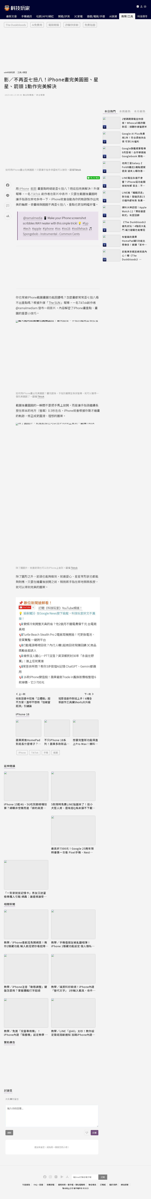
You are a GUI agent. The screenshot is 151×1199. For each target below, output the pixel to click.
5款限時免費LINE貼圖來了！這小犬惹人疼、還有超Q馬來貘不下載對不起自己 (73, 806)
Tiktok (77, 169)
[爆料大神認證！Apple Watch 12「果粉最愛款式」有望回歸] (111, 211)
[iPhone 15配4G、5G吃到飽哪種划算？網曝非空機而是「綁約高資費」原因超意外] (26, 786)
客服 (41, 1184)
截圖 (55, 752)
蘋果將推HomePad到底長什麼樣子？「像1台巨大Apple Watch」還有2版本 (28, 742)
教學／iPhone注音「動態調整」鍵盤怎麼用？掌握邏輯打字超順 (25, 988)
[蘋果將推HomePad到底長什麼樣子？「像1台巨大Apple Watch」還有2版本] (28, 728)
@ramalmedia (32, 218)
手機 (46, 752)
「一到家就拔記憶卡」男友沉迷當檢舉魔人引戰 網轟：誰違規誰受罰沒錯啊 (25, 894)
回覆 (94, 1132)
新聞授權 (50, 1184)
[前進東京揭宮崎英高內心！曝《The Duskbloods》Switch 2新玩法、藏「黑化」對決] (111, 255)
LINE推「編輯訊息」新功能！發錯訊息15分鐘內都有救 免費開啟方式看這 (133, 196)
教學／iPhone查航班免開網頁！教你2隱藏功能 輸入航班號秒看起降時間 (25, 944)
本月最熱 (139, 111)
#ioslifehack (80, 228)
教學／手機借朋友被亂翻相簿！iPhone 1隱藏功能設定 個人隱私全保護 (73, 944)
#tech (27, 228)
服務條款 (62, 1184)
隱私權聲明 (80, 1184)
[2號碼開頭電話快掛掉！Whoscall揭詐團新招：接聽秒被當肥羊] (111, 123)
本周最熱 (125, 111)
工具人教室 (22, 72)
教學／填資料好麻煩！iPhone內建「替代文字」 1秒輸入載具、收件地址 (72, 988)
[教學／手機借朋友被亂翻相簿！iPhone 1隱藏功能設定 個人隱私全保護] (73, 924)
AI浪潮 (113, 16)
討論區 (8, 1090)
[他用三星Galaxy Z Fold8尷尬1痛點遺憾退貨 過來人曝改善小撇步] (111, 167)
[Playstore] (61, 1177)
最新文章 (11, 16)
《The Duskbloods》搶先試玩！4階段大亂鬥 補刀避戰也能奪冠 (134, 226)
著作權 (70, 1184)
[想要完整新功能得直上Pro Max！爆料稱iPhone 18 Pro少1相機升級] (85, 728)
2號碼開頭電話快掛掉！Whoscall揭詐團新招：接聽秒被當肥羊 (134, 122)
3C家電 (78, 16)
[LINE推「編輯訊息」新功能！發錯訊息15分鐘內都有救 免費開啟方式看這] (111, 196)
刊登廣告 (26, 1184)
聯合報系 (92, 1184)
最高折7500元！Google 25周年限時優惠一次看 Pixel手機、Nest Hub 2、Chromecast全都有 (72, 850)
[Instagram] (50, 1177)
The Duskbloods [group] (16, 25)
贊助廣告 (9, 1042)
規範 (9, 1132)
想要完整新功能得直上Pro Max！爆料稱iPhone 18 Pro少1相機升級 (85, 742)
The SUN (54, 302)
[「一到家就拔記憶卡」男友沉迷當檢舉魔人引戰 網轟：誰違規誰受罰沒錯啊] (26, 875)
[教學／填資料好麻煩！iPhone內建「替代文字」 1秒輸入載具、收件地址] (73, 968)
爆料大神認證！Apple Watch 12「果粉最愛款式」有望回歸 (134, 211)
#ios (57, 228)
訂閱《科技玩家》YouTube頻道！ (60, 608)
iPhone (22, 752)
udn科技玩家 (9, 72)
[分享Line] (7, 195)
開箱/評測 (64, 16)
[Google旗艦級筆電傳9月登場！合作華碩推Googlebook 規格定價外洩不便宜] (111, 152)
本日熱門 (110, 111)
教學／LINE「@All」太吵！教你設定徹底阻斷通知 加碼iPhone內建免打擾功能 (73, 1033)
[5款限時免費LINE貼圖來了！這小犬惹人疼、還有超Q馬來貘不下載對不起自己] (73, 786)
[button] (141, 7)
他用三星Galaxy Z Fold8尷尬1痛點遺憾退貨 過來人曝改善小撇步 (134, 167)
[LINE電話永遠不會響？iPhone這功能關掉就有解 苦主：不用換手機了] (111, 182)
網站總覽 (124, 1184)
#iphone (48, 228)
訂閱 (103, 1177)
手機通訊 (26, 16)
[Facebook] (44, 1177)
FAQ (35, 1184)
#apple (36, 228)
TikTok (34, 752)
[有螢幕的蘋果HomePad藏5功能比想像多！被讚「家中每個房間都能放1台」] (111, 241)
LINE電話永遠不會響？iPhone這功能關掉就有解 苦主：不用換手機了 (134, 182)
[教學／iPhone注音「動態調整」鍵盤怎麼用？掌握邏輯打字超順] (26, 968)
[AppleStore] (67, 1177)
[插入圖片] (87, 1132)
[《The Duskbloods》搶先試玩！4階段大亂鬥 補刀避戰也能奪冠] (111, 226)
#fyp (85, 223)
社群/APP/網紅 (45, 16)
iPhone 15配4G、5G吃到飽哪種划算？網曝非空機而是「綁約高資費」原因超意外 (25, 806)
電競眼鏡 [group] (53, 25)
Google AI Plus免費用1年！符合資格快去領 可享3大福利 (134, 137)
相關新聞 (9, 904)
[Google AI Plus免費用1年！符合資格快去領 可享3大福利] (111, 137)
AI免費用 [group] (37, 25)
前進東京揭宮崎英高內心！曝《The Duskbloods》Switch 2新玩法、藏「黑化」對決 (134, 255)
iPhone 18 (22, 714)
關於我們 (113, 1184)
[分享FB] (7, 185)
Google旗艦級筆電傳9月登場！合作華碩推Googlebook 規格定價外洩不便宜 (134, 152)
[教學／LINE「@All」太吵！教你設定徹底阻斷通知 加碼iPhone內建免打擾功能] (73, 1013)
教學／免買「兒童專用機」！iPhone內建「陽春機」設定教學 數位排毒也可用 (26, 1033)
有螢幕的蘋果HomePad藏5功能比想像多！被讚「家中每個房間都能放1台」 (134, 241)
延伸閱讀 (9, 766)
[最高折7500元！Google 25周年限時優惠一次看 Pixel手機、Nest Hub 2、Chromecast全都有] (73, 830)
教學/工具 (127, 16)
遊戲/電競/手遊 (96, 16)
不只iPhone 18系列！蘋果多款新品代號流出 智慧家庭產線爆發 (56, 742)
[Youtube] (137, 7)
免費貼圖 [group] (90, 25)
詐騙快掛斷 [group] (71, 25)
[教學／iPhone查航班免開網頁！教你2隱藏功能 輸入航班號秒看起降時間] (26, 924)
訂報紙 (103, 1184)
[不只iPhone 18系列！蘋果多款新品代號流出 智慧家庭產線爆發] (57, 728)
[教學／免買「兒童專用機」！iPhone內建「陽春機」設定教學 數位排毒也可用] (26, 1013)
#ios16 (66, 228)
